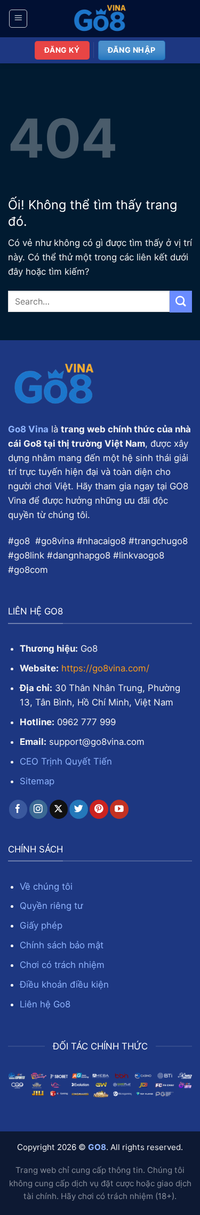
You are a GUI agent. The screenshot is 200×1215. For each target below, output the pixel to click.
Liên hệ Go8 (45, 1004)
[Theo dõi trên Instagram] (38, 809)
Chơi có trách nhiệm (62, 964)
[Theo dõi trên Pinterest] (99, 809)
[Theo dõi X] (59, 809)
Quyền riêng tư (51, 905)
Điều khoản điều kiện (64, 984)
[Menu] (18, 19)
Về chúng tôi (46, 886)
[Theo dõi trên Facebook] (18, 809)
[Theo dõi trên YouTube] (119, 809)
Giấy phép (41, 925)
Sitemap (37, 781)
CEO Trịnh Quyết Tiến (66, 761)
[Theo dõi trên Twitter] (78, 809)
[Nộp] (181, 302)
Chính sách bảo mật (61, 945)
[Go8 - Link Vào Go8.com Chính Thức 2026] (100, 18)
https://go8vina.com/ (105, 668)
